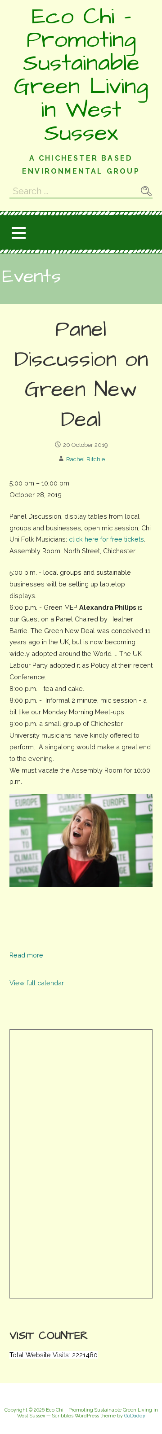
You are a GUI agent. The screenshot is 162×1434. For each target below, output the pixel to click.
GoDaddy (134, 1416)
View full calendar (36, 983)
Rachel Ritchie (85, 459)
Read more (26, 955)
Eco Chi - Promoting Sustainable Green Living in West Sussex (81, 74)
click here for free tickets (106, 539)
